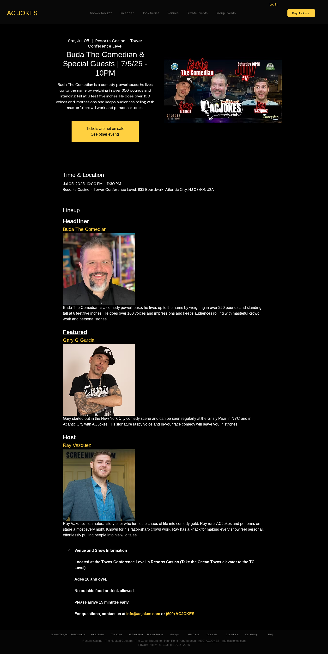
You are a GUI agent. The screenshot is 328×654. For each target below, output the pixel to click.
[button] (159, 550)
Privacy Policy (147, 645)
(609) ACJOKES (208, 640)
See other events (105, 134)
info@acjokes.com (234, 640)
